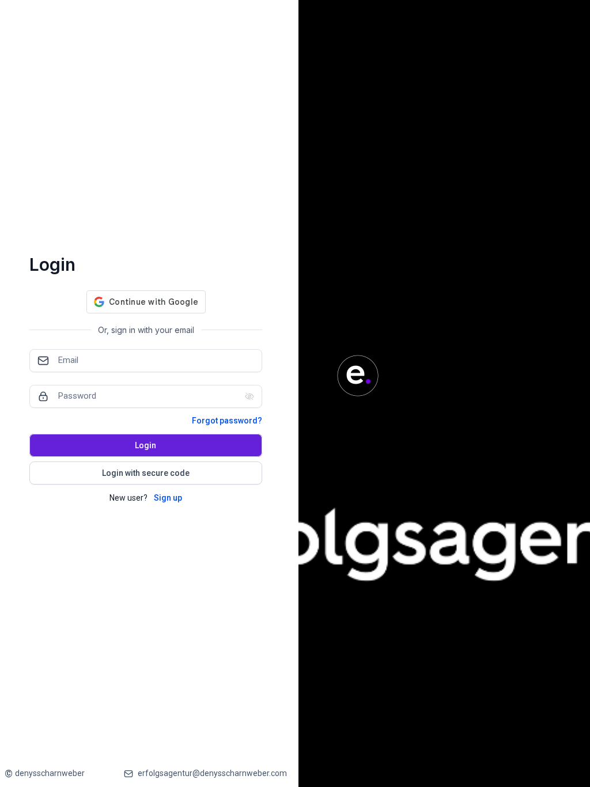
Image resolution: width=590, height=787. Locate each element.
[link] (45, 773)
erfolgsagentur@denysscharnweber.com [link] (212, 773)
